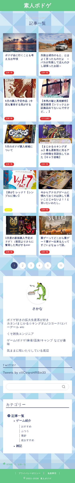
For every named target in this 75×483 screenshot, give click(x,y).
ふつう (25, 431)
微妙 (23, 435)
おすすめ (26, 426)
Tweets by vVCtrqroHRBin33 (24, 372)
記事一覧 (18, 415)
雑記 (19, 445)
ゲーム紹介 (23, 420)
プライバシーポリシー (30, 473)
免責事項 (52, 473)
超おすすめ (27, 440)
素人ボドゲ (37, 5)
